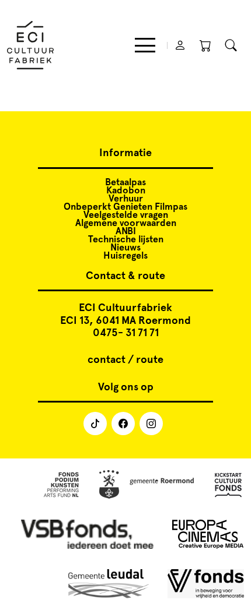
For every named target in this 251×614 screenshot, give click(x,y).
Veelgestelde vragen (125, 214)
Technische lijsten (125, 239)
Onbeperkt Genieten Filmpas (125, 206)
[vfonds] (206, 584)
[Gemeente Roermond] (146, 485)
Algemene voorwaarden (125, 222)
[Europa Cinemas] (208, 535)
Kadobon (125, 190)
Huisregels (125, 255)
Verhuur (126, 198)
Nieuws (125, 247)
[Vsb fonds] (87, 535)
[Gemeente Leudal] (108, 584)
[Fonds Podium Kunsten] (61, 485)
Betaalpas (125, 182)
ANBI (126, 231)
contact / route (125, 359)
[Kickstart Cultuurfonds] (228, 485)
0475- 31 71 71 (126, 332)
